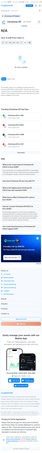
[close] (37, 238)
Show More (21, 152)
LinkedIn (6, 291)
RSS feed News (9, 294)
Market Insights (9, 277)
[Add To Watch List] (39, 22)
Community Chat (9, 281)
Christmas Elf (5, 11)
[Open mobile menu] (40, 5)
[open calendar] (29, 42)
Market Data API (21, 319)
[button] (14, 380)
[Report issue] (40, 11)
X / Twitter (7, 274)
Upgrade (22, 324)
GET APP (29, 5)
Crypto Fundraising (10, 284)
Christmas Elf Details (12, 16)
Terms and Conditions (13, 439)
